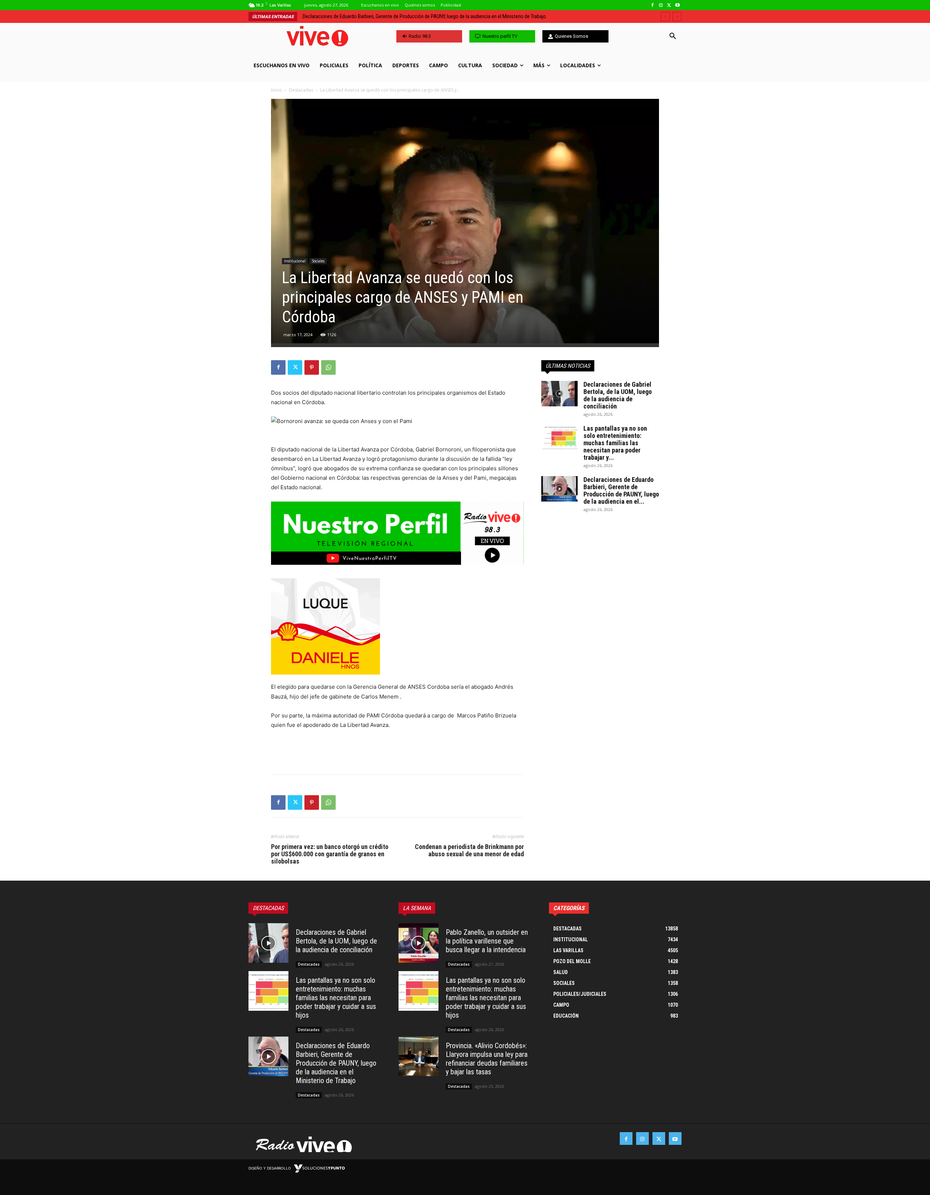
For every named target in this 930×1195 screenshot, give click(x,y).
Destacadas (301, 90)
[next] (677, 16)
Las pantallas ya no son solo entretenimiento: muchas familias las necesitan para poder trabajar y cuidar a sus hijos (336, 997)
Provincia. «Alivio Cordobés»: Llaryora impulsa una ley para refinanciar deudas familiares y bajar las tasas (486, 1058)
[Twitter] (669, 5)
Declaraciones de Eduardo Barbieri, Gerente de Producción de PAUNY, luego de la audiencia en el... (621, 490)
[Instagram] (661, 5)
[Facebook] (652, 5)
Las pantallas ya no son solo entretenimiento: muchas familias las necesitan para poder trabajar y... (615, 443)
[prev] (665, 16)
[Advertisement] (397, 750)
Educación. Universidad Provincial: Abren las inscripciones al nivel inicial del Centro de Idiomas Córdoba (412, 16)
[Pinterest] (311, 367)
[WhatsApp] (328, 367)
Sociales (318, 260)
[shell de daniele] (397, 626)
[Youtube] (677, 5)
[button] (673, 36)
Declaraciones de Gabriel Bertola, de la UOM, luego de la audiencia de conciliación (617, 395)
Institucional (295, 260)
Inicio (276, 90)
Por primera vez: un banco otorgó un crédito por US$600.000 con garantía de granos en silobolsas (329, 854)
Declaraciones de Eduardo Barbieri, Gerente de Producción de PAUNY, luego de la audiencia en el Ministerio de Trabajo (336, 1063)
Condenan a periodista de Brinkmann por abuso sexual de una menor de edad (469, 850)
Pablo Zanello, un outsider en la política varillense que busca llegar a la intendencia (487, 941)
